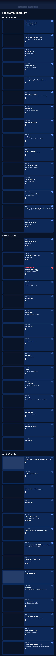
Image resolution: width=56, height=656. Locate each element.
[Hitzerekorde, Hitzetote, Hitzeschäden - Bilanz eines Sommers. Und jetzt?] (13, 463)
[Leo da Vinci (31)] (13, 55)
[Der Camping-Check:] (13, 169)
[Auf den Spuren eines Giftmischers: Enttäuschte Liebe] (13, 534)
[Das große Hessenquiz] (13, 605)
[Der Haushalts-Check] (13, 491)
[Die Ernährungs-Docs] (13, 477)
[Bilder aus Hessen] (13, 577)
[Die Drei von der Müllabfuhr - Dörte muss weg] (13, 211)
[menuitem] (2, 2)
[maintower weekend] (13, 97)
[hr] (28, 2)
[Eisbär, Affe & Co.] (13, 154)
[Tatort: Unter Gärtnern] (13, 520)
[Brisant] (13, 373)
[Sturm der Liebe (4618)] (13, 197)
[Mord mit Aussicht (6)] (13, 273)
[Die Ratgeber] (13, 140)
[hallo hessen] (13, 287)
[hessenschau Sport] (13, 344)
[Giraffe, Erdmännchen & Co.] (13, 40)
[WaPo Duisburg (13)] (13, 226)
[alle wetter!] (13, 401)
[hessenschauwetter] (13, 126)
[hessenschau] (13, 112)
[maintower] (13, 358)
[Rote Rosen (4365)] (13, 183)
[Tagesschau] (13, 444)
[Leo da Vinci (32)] (13, 69)
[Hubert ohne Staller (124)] (13, 259)
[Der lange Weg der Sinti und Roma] (13, 83)
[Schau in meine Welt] (13, 26)
